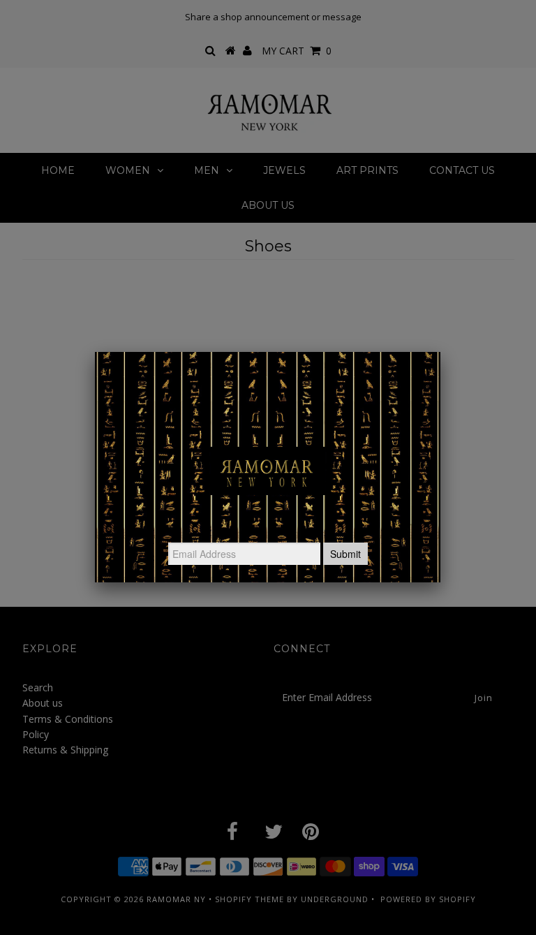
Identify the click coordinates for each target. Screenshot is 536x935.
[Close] (440, 352)
